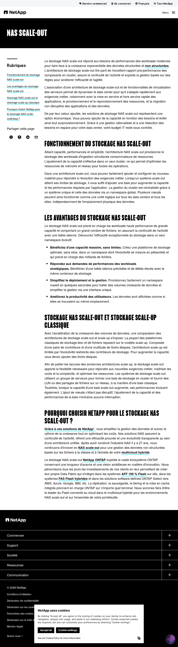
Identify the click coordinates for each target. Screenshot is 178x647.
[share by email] (36, 137)
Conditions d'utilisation (19, 594)
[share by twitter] (11, 137)
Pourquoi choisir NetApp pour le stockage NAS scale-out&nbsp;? (23, 113)
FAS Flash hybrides (73, 478)
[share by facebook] (19, 137)
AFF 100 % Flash (134, 474)
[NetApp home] (15, 12)
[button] (168, 12)
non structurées (157, 65)
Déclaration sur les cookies (22, 607)
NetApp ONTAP (94, 460)
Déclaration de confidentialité (23, 600)
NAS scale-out (88, 447)
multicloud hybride (135, 452)
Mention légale (15, 626)
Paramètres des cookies (20, 613)
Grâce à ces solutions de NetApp (69, 429)
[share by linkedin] (28, 137)
